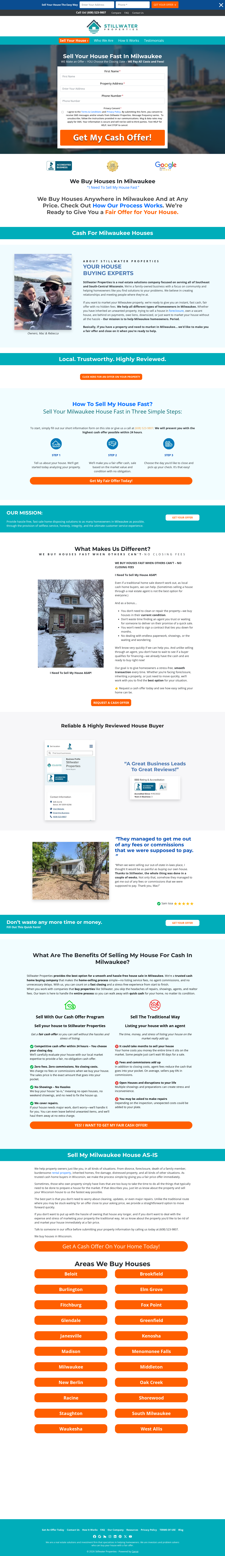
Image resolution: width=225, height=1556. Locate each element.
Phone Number (112, 96)
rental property (61, 1173)
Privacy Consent (113, 108)
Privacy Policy (114, 111)
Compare (116, 12)
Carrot (135, 1551)
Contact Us (138, 12)
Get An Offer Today (53, 1529)
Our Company (116, 1529)
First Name (112, 71)
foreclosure (176, 311)
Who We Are (103, 40)
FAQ (126, 12)
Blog (180, 1529)
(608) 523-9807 (144, 428)
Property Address (112, 83)
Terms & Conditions (91, 111)
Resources (132, 1529)
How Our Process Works (127, 205)
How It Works (128, 40)
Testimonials (154, 40)
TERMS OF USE (168, 1529)
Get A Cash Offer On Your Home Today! (111, 1246)
